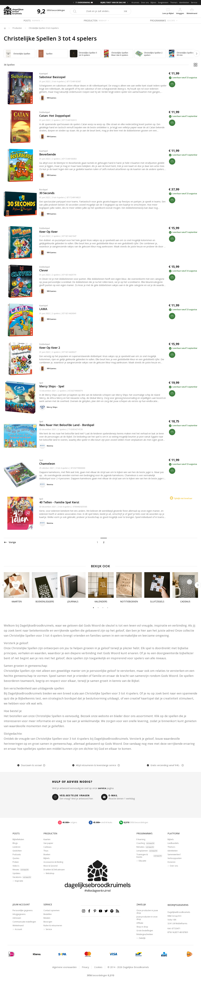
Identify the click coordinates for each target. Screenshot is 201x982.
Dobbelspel (44, 112)
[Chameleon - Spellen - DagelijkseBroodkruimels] (20, 474)
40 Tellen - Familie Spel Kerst (59, 502)
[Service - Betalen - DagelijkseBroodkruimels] (11, 954)
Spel (41, 383)
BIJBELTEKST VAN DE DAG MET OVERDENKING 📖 (100, 2)
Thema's (173, 2)
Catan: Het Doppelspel (54, 116)
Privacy (85, 967)
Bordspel (43, 189)
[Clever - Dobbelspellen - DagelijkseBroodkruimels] (20, 281)
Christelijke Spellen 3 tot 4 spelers (44, 28)
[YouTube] (100, 911)
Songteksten (163, 2)
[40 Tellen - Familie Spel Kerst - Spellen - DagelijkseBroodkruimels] (20, 513)
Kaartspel (43, 73)
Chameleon (47, 463)
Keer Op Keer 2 (49, 347)
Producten (17, 28)
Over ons (145, 2)
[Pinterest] (94, 911)
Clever (43, 270)
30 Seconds (46, 193)
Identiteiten (184, 2)
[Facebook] (89, 911)
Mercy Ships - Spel (51, 386)
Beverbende (47, 154)
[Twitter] (106, 911)
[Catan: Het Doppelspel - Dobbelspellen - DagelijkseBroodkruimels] (20, 126)
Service (194, 2)
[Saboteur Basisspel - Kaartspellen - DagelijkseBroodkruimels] (20, 88)
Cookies (98, 967)
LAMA (43, 309)
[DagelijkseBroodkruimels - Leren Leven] (5, 28)
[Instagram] (83, 911)
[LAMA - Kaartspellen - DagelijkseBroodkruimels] (20, 319)
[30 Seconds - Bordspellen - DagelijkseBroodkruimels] (20, 203)
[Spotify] (111, 911)
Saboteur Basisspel (52, 77)
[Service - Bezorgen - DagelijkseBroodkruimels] (189, 954)
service (102, 788)
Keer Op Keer (48, 232)
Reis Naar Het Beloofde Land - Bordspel (66, 425)
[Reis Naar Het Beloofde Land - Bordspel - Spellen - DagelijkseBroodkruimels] (20, 435)
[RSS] (117, 911)
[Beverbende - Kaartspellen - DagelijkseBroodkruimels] (20, 165)
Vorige (12, 542)
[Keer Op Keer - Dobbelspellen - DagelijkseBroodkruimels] (20, 242)
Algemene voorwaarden (64, 967)
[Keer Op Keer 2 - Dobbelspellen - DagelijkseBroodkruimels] (20, 358)
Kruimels (135, 2)
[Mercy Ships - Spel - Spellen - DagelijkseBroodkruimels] (20, 397)
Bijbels (153, 2)
